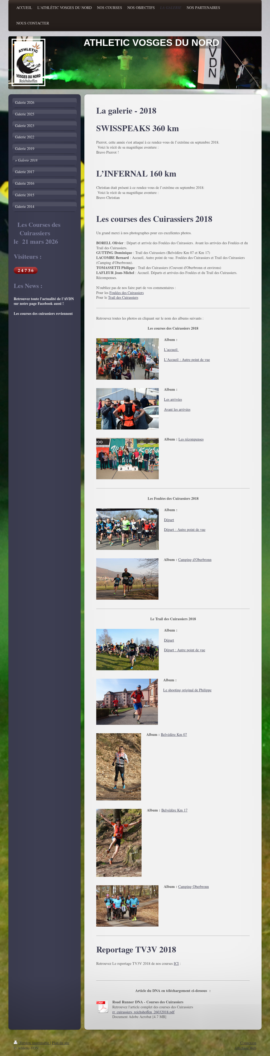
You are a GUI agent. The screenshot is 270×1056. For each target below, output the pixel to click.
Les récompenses (191, 439)
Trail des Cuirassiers (123, 297)
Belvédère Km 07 (174, 734)
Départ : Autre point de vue (184, 529)
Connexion (248, 1042)
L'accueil (171, 349)
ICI (176, 963)
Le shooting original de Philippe (187, 689)
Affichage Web (245, 1047)
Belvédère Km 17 (174, 810)
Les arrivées (173, 399)
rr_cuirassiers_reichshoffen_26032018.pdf (143, 1011)
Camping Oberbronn (193, 886)
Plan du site (60, 1042)
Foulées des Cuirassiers (126, 292)
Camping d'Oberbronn (194, 559)
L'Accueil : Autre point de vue (187, 359)
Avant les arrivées (177, 409)
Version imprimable (34, 1042)
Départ (169, 519)
